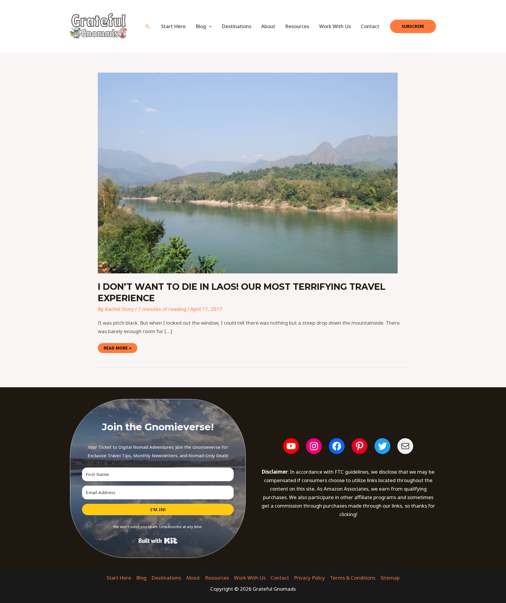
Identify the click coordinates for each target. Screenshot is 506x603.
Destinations (236, 26)
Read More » (117, 347)
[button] (147, 26)
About (268, 26)
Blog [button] (201, 26)
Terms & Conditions (352, 577)
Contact (370, 26)
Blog (141, 577)
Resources (297, 26)
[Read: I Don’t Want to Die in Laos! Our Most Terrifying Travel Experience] (248, 172)
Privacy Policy (309, 577)
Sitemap (390, 577)
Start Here (173, 26)
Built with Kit (158, 540)
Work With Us (335, 26)
